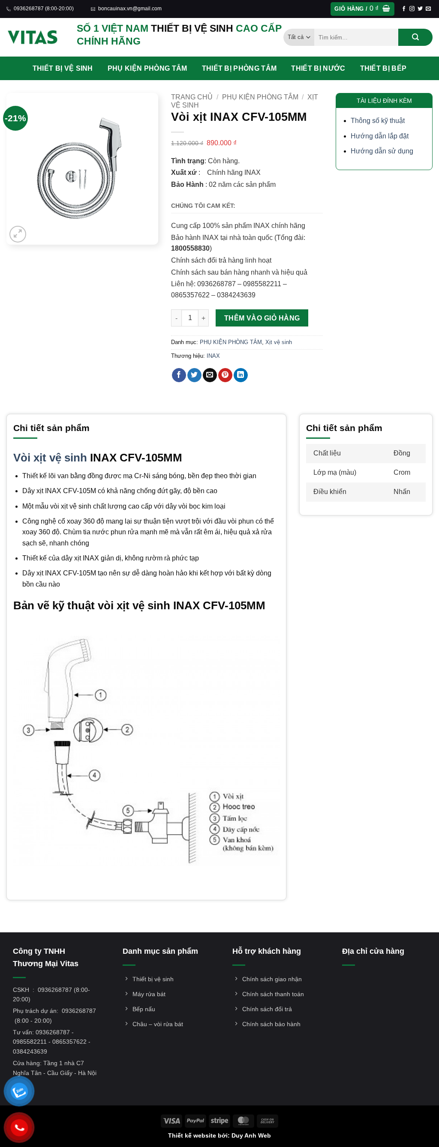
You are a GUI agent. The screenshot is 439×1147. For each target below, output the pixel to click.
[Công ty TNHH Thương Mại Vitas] (35, 37)
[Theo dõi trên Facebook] (403, 9)
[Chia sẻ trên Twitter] (194, 375)
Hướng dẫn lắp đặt (380, 136)
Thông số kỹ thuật (378, 120)
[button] (362, 9)
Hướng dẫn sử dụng (382, 151)
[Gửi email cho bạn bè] (210, 375)
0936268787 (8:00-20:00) (44, 9)
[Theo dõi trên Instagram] (412, 9)
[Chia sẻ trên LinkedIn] (241, 375)
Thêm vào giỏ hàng (262, 318)
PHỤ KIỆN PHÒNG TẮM (147, 68)
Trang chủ (192, 97)
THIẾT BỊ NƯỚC (318, 68)
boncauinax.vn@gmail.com (130, 9)
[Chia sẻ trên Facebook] (179, 375)
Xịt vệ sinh (278, 342)
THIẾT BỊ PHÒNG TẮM (239, 68)
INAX (213, 356)
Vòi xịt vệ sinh (50, 458)
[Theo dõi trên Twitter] (420, 9)
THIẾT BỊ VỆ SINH (63, 68)
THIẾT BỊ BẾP (383, 68)
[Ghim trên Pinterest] (225, 375)
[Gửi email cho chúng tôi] (428, 9)
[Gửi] (415, 37)
